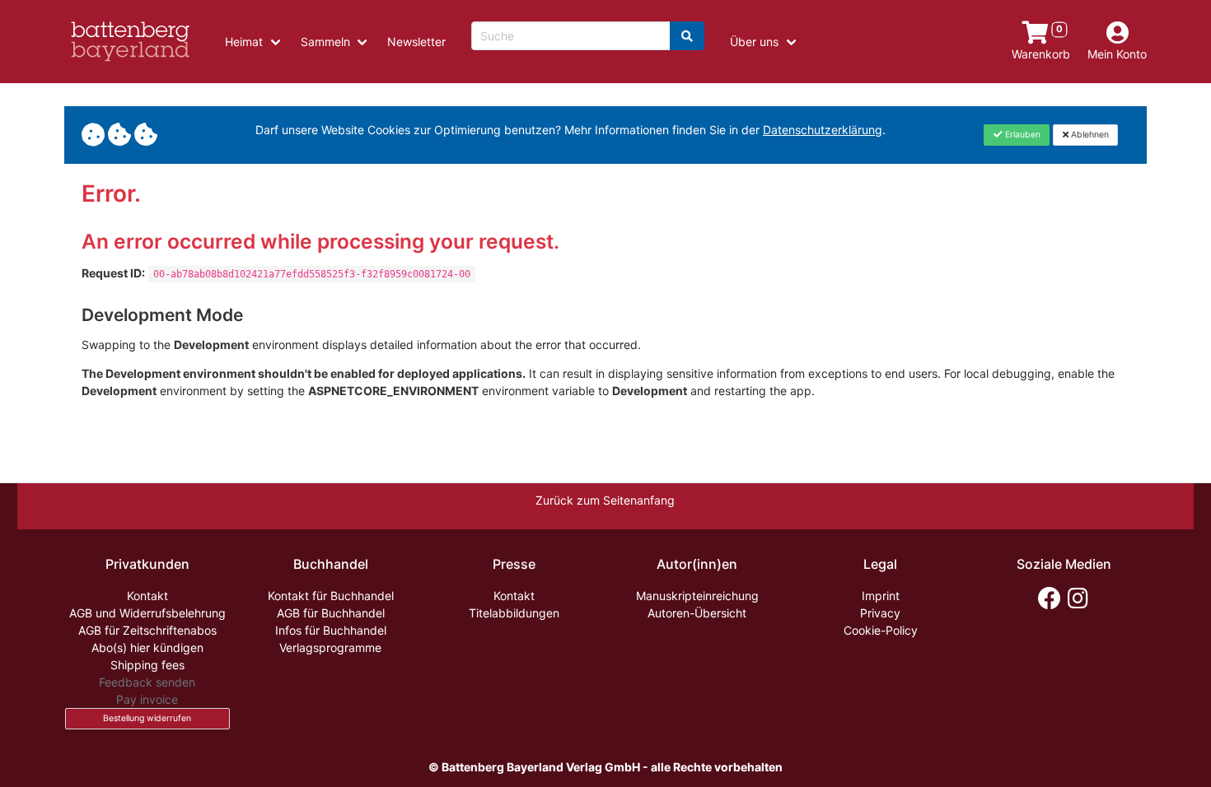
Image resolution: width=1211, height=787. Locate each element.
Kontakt (147, 596)
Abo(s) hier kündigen (147, 647)
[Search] (687, 35)
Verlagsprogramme (330, 647)
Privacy (880, 613)
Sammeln (325, 42)
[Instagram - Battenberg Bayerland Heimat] (1078, 598)
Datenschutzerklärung (822, 130)
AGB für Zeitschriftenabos (147, 630)
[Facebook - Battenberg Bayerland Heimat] (1049, 598)
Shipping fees (147, 665)
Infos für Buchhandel (330, 630)
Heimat (244, 42)
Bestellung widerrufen (147, 718)
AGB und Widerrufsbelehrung (147, 613)
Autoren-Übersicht (697, 613)
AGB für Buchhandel (331, 613)
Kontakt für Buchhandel (331, 596)
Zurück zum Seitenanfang (605, 500)
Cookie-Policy (881, 630)
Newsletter (416, 42)
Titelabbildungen (514, 613)
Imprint (881, 596)
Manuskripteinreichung (697, 596)
